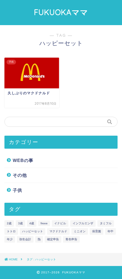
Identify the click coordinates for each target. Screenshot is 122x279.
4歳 (31, 223)
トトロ (11, 231)
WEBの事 (23, 160)
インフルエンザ (83, 223)
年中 (110, 231)
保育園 (96, 231)
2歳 (9, 223)
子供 (17, 190)
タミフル (106, 223)
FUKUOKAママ (61, 12)
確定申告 (53, 239)
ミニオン (80, 231)
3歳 (20, 223)
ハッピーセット (32, 231)
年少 (10, 239)
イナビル (60, 223)
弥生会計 (25, 239)
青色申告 (71, 239)
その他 (20, 175)
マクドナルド (58, 231)
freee (44, 223)
